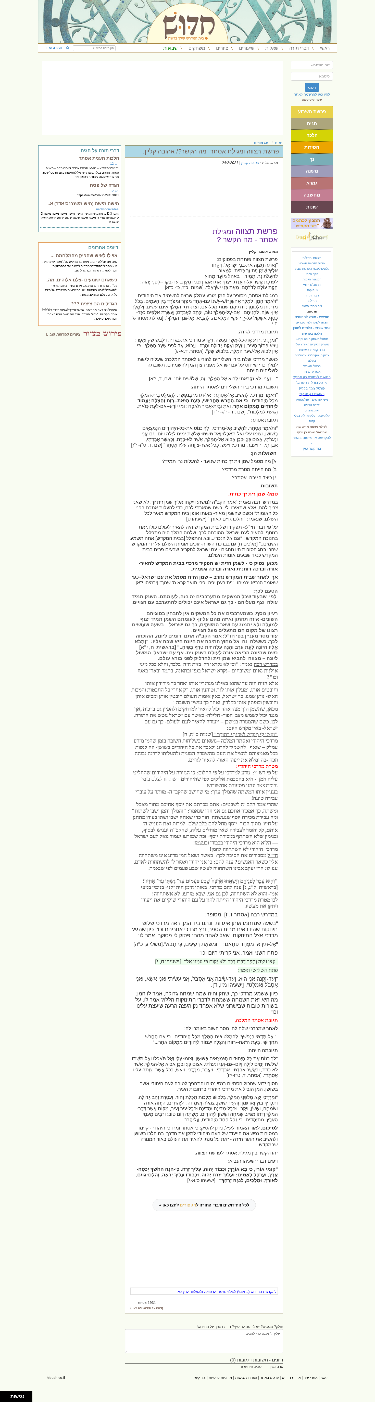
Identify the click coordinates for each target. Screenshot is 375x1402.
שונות (312, 207)
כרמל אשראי (312, 366)
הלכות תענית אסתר (99, 158)
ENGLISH (54, 48)
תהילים (312, 301)
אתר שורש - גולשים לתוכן (312, 328)
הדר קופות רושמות (312, 350)
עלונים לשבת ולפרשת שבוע (312, 268)
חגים (312, 123)
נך (312, 159)
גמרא (312, 183)
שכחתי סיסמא (312, 99)
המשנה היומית (312, 279)
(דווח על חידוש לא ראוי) (146, 1308)
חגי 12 (114, 163)
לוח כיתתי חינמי (312, 306)
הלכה (312, 135)
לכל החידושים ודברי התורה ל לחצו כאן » (204, 1205)
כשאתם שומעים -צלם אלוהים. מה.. (81, 279)
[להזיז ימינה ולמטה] (6, 1398)
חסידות (311, 147)
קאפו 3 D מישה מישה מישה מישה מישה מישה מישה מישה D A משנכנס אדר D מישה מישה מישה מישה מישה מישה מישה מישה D (80, 218)
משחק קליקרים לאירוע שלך (312, 344)
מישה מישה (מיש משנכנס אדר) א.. (83, 203)
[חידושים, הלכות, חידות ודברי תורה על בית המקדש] (312, 223)
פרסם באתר (269, 1377)
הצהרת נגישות (246, 1377)
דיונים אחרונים (103, 247)
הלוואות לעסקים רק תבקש (312, 377)
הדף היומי (312, 274)
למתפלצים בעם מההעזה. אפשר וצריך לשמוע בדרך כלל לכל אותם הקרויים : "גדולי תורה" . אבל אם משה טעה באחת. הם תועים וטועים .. (79, 314)
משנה (312, 171)
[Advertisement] (163, 98)
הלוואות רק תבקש (311, 394)
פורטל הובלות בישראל (311, 383)
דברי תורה (299, 48)
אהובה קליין (250, 163)
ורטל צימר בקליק (312, 388)
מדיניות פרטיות (220, 1377)
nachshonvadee (107, 209)
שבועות (170, 48)
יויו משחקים (312, 410)
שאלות (271, 48)
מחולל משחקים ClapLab (312, 339)
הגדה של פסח (104, 185)
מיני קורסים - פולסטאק (312, 399)
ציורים (222, 48)
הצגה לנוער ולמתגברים (312, 322)
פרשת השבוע (312, 111)
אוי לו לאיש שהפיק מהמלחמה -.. (84, 255)
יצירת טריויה (312, 405)
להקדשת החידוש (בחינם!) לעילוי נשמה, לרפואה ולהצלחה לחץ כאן (226, 1292)
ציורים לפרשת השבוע (312, 263)
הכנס (312, 87)
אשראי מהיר (312, 371)
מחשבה (312, 195)
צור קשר (199, 1377)
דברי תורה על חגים (100, 150)
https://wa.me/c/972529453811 (98, 195)
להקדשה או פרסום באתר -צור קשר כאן (312, 443)
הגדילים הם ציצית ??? (94, 303)
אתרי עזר (311, 1377)
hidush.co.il (56, 1377)
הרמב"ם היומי (312, 285)
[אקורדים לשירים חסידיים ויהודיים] (312, 235)
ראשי (325, 48)
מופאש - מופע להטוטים (312, 317)
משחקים (197, 48)
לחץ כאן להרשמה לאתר (312, 94)
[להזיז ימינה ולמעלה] (6, 1395)
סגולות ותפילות (312, 258)
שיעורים (246, 48)
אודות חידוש (291, 1377)
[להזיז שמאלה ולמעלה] (4, 1395)
